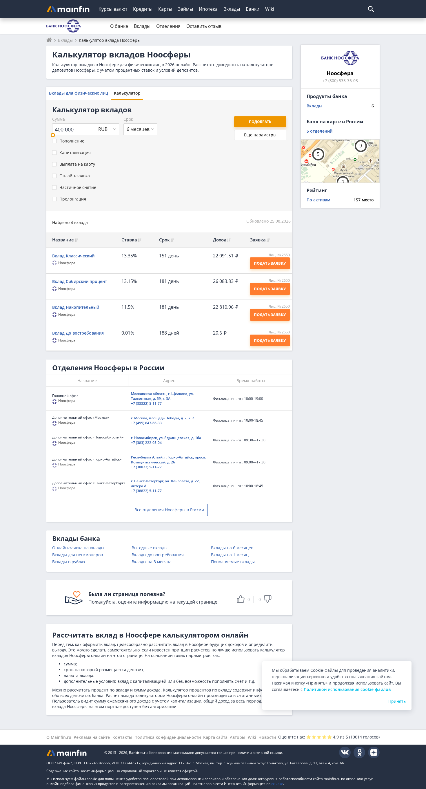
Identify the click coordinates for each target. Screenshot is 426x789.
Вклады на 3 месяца (152, 561)
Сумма (58, 119)
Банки (252, 9)
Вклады (231, 9)
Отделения (168, 26)
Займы (185, 9)
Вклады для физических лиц (78, 93)
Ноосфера (66, 262)
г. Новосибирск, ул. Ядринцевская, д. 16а (166, 437)
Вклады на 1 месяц (230, 554)
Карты (165, 9)
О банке (119, 26)
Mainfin (72, 753)
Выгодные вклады (150, 547)
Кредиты (142, 9)
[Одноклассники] (359, 752)
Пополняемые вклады (233, 561)
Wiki (269, 9)
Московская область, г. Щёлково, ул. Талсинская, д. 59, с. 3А (162, 396)
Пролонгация (72, 199)
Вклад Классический (73, 256)
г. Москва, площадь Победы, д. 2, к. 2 (162, 418)
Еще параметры (260, 135)
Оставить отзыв (203, 26)
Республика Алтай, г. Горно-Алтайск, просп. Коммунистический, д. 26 (168, 460)
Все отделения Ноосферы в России (169, 509)
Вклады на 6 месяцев (232, 547)
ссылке (277, 783)
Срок (128, 119)
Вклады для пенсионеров (77, 554)
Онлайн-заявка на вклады (78, 547)
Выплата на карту (77, 164)
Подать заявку (270, 263)
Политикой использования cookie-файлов (347, 689)
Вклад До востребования (78, 333)
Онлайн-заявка (74, 175)
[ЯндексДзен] (374, 752)
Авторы (237, 737)
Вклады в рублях (68, 561)
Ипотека (208, 9)
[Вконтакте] (345, 752)
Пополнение (71, 141)
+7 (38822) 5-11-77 (146, 403)
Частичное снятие (77, 187)
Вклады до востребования (158, 554)
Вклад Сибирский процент (79, 281)
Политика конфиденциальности (167, 737)
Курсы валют (113, 9)
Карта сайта (215, 737)
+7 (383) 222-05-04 (146, 442)
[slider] (53, 135)
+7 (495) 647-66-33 (146, 422)
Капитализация (75, 152)
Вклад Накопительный (75, 307)
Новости (267, 737)
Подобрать (260, 121)
